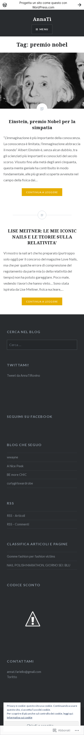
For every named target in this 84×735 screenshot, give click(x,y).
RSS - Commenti (18, 524)
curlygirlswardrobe (20, 483)
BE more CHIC (17, 474)
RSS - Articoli (16, 515)
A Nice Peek (15, 466)
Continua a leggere (42, 192)
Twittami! (18, 365)
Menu (43, 29)
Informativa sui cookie (19, 717)
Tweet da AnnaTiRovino (23, 375)
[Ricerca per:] (42, 345)
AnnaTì (42, 19)
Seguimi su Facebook (29, 416)
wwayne (12, 457)
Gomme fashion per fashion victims (31, 556)
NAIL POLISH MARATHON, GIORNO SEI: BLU (38, 565)
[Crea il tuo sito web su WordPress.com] (42, 5)
